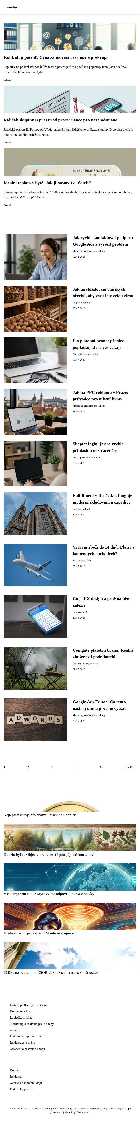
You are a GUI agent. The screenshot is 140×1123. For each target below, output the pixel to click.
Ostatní (7, 80)
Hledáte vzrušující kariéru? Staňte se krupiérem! (41, 933)
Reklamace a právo (82, 560)
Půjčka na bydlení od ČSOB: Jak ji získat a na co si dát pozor (51, 972)
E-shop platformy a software (86, 457)
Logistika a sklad (81, 302)
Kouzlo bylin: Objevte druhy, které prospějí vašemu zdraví (49, 854)
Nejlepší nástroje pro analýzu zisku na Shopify (40, 815)
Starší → (130, 767)
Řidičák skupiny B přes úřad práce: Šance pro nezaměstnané (60, 120)
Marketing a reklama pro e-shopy (89, 251)
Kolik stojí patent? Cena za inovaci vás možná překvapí (56, 57)
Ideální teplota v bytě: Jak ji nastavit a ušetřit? (47, 182)
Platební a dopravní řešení (85, 354)
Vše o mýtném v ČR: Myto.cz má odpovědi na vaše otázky (49, 894)
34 (101, 767)
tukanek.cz (11, 7)
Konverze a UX (80, 612)
